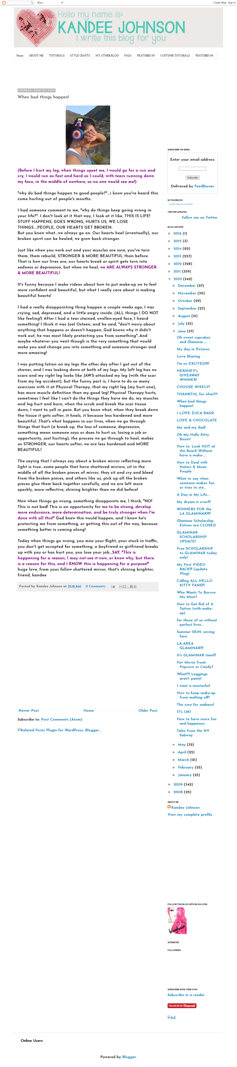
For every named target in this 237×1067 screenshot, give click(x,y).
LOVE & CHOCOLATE (197, 420)
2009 (178, 785)
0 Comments (95, 586)
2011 (177, 271)
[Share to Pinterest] (135, 586)
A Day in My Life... (193, 495)
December (187, 286)
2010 (178, 279)
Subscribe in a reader (186, 995)
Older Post (147, 711)
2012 (178, 264)
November (188, 293)
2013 (178, 256)
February (186, 767)
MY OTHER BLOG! (107, 55)
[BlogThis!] (124, 586)
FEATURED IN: (205, 55)
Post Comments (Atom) (61, 720)
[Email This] (121, 586)
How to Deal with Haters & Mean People (192, 467)
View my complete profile (190, 815)
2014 (178, 249)
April (182, 752)
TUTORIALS (57, 55)
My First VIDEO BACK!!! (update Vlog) (192, 569)
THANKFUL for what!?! (197, 394)
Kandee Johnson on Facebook (181, 204)
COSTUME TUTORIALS (175, 55)
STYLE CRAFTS (80, 55)
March (184, 760)
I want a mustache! (193, 686)
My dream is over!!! (194, 502)
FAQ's (127, 55)
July (182, 324)
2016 (178, 234)
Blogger (129, 1057)
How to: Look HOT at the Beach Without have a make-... (196, 451)
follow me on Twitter (200, 218)
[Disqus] (88, 651)
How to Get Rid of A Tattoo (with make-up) (195, 608)
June (182, 331)
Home (19, 55)
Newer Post (29, 711)
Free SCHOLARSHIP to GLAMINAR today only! (197, 553)
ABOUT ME (36, 55)
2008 (178, 792)
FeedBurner (204, 186)
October (186, 301)
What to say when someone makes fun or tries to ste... (195, 483)
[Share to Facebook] (131, 586)
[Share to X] (128, 586)
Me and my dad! (191, 428)
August (184, 316)
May (182, 745)
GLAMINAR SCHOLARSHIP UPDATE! (192, 537)
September (188, 308)
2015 (178, 241)
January (185, 775)
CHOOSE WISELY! (193, 387)
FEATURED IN (146, 55)
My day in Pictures (193, 349)
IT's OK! (184, 712)
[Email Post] (113, 586)
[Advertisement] (86, 73)
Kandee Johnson (185, 808)
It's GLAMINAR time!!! (196, 655)
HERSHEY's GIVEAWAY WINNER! (188, 375)
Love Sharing (188, 356)
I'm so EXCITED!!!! (193, 364)
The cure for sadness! (195, 705)
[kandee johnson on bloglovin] (177, 933)
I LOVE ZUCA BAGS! (195, 413)
